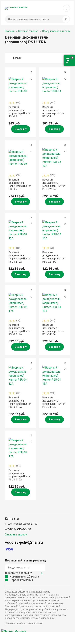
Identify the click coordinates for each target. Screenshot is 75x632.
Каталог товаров (28, 31)
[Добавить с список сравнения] (31, 72)
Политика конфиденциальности (24, 623)
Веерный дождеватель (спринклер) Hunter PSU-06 (20, 184)
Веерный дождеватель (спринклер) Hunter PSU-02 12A (20, 257)
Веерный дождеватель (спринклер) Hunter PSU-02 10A (53, 184)
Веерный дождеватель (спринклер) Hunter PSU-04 (53, 112)
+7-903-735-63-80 (66, 8)
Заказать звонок (16, 534)
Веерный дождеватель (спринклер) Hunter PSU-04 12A (20, 402)
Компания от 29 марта (24, 576)
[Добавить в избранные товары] (31, 79)
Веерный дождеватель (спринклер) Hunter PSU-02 (20, 112)
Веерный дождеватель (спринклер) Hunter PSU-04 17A (20, 475)
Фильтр (17, 58)
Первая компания (21, 580)
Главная (9, 31)
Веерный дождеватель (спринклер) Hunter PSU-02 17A (20, 330)
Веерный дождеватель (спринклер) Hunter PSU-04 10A (53, 330)
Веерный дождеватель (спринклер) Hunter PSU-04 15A (53, 402)
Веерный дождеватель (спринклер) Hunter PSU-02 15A (53, 257)
